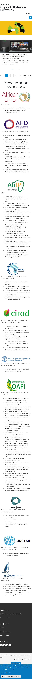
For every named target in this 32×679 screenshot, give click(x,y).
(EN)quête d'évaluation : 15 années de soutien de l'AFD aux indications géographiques (17, 159)
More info (11, 670)
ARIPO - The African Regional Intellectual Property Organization (14, 277)
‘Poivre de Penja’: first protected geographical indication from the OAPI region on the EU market (18, 237)
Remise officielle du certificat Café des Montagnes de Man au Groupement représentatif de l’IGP (17, 448)
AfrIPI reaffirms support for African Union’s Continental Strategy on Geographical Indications (14, 56)
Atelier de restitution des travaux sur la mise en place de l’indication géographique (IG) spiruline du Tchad (17, 435)
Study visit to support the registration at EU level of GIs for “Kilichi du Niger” (16, 199)
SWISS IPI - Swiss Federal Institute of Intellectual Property (13, 511)
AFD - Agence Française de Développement (15, 132)
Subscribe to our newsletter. (15, 613)
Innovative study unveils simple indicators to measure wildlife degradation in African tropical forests (17, 333)
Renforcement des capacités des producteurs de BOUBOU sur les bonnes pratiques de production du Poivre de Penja (17, 441)
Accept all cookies (6, 673)
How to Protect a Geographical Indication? (16, 584)
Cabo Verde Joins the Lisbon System (20, 586)
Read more (10, 617)
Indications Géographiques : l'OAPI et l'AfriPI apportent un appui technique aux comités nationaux (17, 469)
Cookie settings (16, 663)
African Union (5, 104)
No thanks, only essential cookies (11, 676)
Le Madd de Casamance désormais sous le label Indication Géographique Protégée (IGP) (18, 454)
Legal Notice (28, 659)
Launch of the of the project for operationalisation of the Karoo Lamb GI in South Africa (16, 165)
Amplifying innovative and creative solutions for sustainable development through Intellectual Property (17, 293)
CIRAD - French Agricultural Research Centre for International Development (15, 321)
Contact (2, 627)
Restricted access (4, 635)
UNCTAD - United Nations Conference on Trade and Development (14, 548)
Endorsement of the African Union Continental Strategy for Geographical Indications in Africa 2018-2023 (17, 110)
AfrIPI (3, 193)
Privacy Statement (18, 659)
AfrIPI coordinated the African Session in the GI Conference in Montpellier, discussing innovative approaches (17, 223)
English (28, 13)
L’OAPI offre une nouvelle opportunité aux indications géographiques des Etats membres (18, 480)
